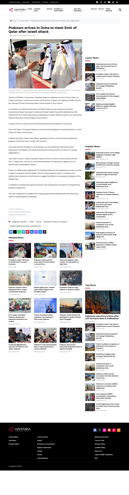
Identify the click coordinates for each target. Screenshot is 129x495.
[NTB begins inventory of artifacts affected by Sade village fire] (90, 236)
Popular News (36, 2)
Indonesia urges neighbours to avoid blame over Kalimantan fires (107, 184)
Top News (45, 2)
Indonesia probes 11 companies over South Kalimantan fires (104, 225)
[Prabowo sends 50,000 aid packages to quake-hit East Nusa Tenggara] (71, 305)
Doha (32, 222)
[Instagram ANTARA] (105, 2)
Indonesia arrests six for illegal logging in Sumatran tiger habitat (108, 155)
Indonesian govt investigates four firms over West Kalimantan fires (107, 205)
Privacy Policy (100, 444)
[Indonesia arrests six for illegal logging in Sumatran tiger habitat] (90, 156)
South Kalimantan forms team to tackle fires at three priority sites (108, 406)
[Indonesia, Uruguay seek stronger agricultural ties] (90, 357)
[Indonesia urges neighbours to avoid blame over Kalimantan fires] (90, 185)
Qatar (38, 222)
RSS (96, 458)
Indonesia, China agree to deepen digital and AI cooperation (106, 215)
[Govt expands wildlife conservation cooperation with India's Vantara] (90, 397)
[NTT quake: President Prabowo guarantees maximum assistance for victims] (20, 305)
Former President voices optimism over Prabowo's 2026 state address (43, 317)
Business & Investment (58, 10)
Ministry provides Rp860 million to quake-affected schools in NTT (106, 106)
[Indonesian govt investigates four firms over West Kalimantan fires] (90, 205)
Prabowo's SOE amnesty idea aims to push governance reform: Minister (45, 347)
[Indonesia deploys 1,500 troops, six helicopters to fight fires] (71, 250)
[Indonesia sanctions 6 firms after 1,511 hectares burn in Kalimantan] (90, 67)
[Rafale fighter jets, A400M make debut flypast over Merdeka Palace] (45, 278)
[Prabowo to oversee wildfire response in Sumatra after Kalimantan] (90, 387)
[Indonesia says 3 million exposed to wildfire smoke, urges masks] (90, 246)
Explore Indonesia (78, 10)
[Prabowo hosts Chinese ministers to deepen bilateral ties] (90, 195)
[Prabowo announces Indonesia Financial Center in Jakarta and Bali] (71, 335)
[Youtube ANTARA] (109, 2)
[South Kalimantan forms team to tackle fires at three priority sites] (90, 407)
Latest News (26, 2)
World (49, 9)
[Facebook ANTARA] (97, 2)
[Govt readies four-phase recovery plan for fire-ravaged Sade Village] (90, 97)
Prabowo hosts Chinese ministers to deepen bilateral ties (107, 194)
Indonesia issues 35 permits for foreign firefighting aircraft (106, 86)
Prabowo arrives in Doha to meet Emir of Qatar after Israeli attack (55, 21)
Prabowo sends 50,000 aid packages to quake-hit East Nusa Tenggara (70, 317)
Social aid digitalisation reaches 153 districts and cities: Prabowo (18, 347)
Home (30, 9)
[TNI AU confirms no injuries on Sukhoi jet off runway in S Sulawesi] (90, 347)
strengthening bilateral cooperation (25, 226)
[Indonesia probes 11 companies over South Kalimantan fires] (90, 225)
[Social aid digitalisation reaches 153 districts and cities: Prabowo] (20, 335)
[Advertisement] (102, 40)
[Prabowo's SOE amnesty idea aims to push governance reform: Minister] (45, 335)
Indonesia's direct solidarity (55, 222)
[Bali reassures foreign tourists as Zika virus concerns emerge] (90, 166)
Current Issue (37, 10)
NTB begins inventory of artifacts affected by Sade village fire (106, 235)
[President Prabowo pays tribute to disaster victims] (71, 278)
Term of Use (99, 440)
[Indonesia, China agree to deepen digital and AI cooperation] (90, 215)
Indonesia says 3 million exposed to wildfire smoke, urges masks (106, 245)
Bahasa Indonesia (15, 2)
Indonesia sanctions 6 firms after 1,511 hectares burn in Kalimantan (106, 66)
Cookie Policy (100, 447)
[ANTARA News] (18, 10)
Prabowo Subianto (20, 222)
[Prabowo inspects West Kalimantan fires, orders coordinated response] (20, 278)
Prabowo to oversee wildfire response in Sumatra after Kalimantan (107, 386)
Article (94, 9)
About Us (98, 451)
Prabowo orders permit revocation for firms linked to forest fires (44, 262)
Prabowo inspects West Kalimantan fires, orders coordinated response (18, 290)
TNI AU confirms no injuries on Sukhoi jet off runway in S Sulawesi (107, 346)
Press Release (109, 10)
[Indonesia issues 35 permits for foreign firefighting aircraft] (90, 87)
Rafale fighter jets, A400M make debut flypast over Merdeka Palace (44, 290)
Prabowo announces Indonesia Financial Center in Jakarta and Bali (71, 347)
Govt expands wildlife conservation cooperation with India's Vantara (106, 396)
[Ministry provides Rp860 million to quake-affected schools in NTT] (90, 107)
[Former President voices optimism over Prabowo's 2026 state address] (45, 305)
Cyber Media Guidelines (104, 455)
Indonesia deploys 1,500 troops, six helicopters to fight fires (69, 262)
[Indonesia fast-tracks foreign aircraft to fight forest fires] (90, 175)
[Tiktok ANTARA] (113, 2)
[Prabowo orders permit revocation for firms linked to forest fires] (45, 250)
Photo (101, 9)
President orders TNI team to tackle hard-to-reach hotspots (19, 262)
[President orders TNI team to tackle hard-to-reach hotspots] (20, 250)
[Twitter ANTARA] (101, 2)
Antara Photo (54, 2)
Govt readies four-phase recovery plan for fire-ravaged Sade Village (107, 96)
